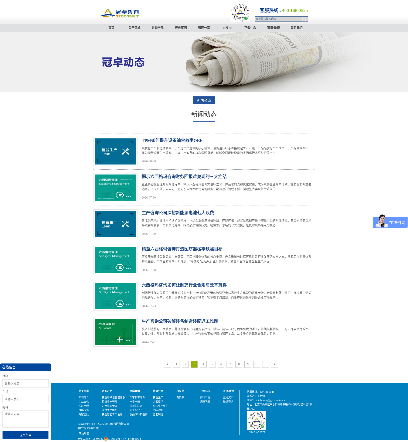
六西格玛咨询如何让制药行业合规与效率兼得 (184, 285)
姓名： (6, 376)
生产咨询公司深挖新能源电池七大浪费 (178, 212)
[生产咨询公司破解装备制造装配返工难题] (115, 321)
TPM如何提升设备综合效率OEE (172, 140)
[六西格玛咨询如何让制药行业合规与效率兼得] (115, 285)
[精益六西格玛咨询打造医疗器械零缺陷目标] (115, 249)
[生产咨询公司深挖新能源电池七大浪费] (115, 213)
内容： (6, 407)
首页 (111, 27)
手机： (6, 391)
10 (256, 364)
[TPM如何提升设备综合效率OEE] (115, 140)
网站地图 (83, 433)
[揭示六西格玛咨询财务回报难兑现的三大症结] (115, 177)
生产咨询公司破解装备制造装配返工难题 (180, 321)
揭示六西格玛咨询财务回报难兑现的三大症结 (184, 176)
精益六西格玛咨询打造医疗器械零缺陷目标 (182, 249)
